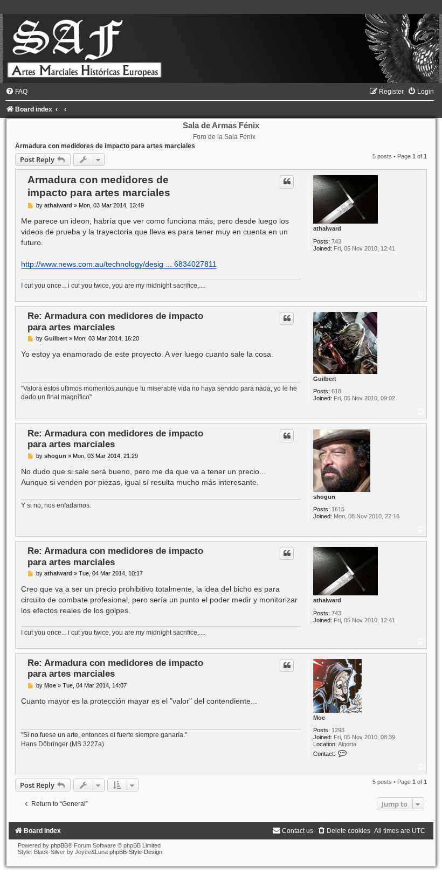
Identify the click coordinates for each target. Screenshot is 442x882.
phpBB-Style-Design (135, 852)
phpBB (59, 845)
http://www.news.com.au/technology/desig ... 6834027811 (119, 264)
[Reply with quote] (287, 181)
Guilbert (324, 379)
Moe (319, 717)
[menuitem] (16, 91)
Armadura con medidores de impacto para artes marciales (105, 146)
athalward (327, 228)
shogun (324, 497)
